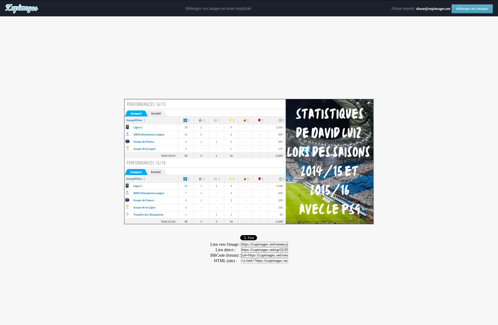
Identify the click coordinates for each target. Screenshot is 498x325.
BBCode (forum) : (225, 255)
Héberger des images (472, 9)
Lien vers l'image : (225, 244)
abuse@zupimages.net (433, 9)
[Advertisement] (249, 58)
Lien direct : (225, 250)
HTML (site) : (225, 260)
